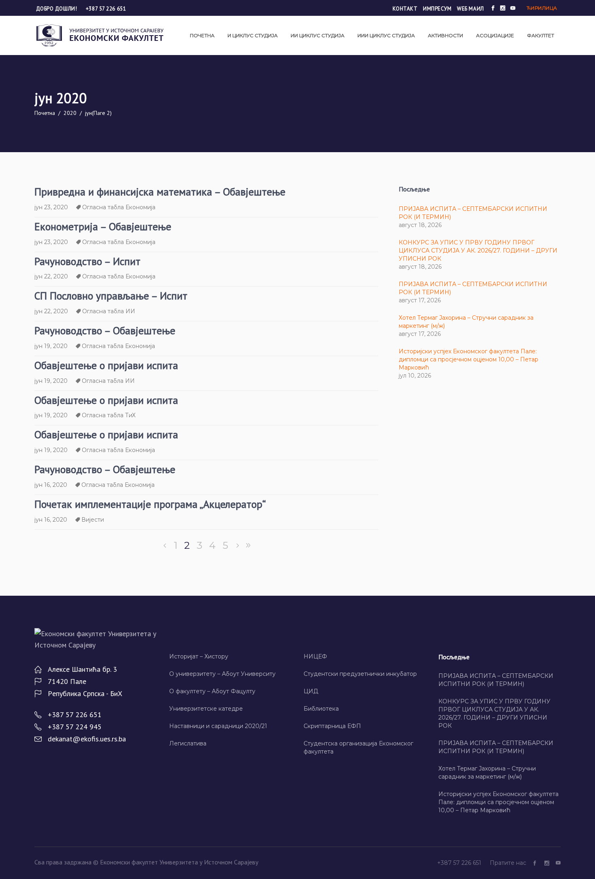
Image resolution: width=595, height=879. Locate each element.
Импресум (437, 8)
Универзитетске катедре (206, 708)
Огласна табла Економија (118, 207)
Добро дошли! (57, 8)
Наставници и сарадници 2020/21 (218, 726)
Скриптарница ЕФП (332, 726)
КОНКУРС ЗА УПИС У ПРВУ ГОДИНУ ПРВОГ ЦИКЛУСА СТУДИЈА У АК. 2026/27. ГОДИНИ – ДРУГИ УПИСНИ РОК (478, 250)
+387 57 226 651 (106, 8)
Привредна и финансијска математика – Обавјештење (159, 191)
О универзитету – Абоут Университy (222, 673)
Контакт (405, 8)
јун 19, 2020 (51, 346)
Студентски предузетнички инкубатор (360, 673)
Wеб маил (470, 8)
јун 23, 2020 (51, 207)
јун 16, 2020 (50, 484)
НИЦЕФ (315, 656)
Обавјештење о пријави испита (106, 365)
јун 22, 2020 (51, 276)
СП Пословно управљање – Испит (110, 295)
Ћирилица (542, 8)
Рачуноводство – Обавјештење (104, 330)
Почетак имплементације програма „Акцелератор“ (150, 504)
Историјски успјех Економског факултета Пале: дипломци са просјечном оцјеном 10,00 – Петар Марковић (468, 359)
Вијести (92, 519)
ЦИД (311, 691)
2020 (70, 113)
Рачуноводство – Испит (87, 261)
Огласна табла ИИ (108, 311)
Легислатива (187, 743)
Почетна (44, 113)
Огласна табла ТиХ (109, 415)
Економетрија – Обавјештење (102, 226)
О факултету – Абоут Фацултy (212, 691)
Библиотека (321, 708)
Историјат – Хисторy (198, 656)
